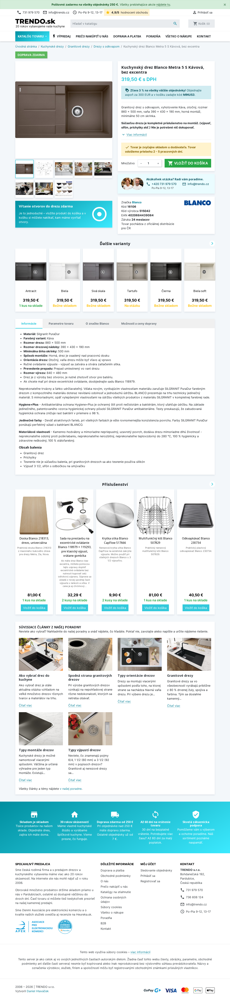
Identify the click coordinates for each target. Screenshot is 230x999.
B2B (103, 923)
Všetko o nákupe (178, 36)
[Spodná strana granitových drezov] (90, 654)
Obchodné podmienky (116, 876)
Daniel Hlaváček (38, 991)
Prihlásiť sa (148, 876)
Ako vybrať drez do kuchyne (34, 677)
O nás (104, 881)
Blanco (137, 202)
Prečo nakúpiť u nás (92, 36)
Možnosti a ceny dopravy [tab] (139, 323)
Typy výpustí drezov (84, 750)
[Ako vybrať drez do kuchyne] (41, 654)
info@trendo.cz (56, 12)
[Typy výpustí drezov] (90, 728)
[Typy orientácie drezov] (140, 654)
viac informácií (140, 952)
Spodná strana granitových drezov (90, 677)
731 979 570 (28, 12)
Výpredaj (61, 36)
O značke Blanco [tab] (97, 323)
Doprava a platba (127, 36)
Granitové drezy (180, 675)
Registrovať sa (150, 881)
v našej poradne (71, 788)
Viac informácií (136, 134)
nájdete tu (163, 4)
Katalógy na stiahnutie (116, 892)
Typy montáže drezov (36, 750)
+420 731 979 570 (164, 184)
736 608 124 (194, 897)
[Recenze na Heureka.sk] (65, 928)
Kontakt (204, 36)
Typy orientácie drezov (136, 675)
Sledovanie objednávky (156, 870)
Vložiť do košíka (188, 163)
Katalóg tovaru (31, 36)
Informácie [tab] (28, 323)
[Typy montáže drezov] (41, 728)
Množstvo (128, 163)
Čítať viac (25, 705)
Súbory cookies (111, 907)
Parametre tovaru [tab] (61, 323)
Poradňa (153, 36)
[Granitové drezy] (189, 654)
